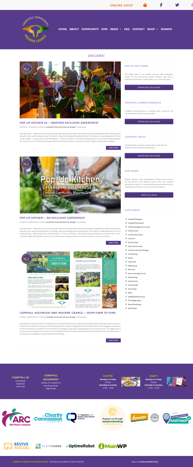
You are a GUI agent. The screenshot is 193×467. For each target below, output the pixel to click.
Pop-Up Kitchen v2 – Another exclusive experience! (59, 122)
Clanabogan (20, 381)
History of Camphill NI (51, 383)
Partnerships (82, 317)
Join (104, 29)
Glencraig (20, 386)
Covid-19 (131, 238)
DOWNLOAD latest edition (149, 87)
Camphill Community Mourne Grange (60, 127)
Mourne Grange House (137, 273)
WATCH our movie (149, 195)
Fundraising (81, 127)
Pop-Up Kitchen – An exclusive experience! (52, 217)
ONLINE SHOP (121, 5)
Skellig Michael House (136, 296)
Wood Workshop (134, 304)
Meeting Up (132, 265)
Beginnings (51, 388)
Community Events (135, 235)
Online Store (133, 281)
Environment (133, 242)
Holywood (20, 383)
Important (132, 262)
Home (63, 29)
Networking (132, 277)
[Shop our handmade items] (145, 5)
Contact (138, 29)
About (74, 29)
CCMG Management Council (139, 227)
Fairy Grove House (135, 246)
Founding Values (51, 385)
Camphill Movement (136, 223)
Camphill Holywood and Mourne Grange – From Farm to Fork (68, 312)
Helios (130, 258)
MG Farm (131, 269)
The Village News (134, 300)
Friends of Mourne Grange (138, 250)
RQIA (130, 293)
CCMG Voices (133, 231)
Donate (166, 29)
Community (90, 29)
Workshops (132, 308)
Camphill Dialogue (135, 219)
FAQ (127, 29)
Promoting (132, 289)
